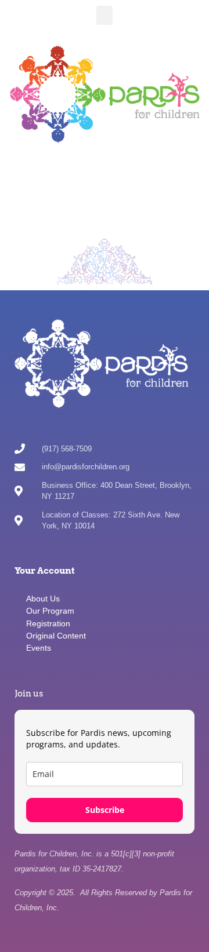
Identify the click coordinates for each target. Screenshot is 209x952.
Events (38, 647)
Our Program (50, 610)
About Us (43, 598)
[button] (104, 15)
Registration (48, 623)
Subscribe (104, 809)
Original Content (56, 635)
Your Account (45, 571)
